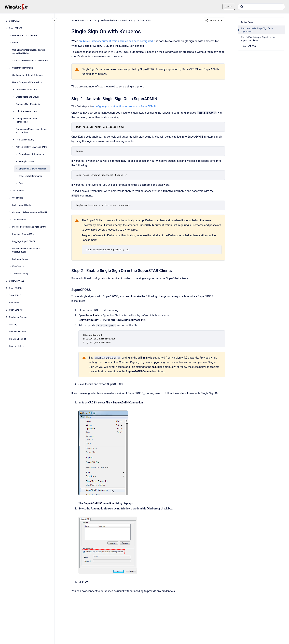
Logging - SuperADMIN (23, 234)
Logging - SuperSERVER (23, 241)
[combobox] (261, 7)
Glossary (13, 324)
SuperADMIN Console (22, 67)
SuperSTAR (14, 21)
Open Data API (16, 310)
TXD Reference (19, 219)
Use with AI (214, 20)
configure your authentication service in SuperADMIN (124, 106)
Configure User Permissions (29, 104)
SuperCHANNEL (16, 281)
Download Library (17, 331)
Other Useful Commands (30, 176)
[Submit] (241, 6)
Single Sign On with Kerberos (32, 168)
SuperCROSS (15, 288)
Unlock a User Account (26, 111)
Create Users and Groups (27, 96)
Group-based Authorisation (31, 154)
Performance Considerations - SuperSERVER (26, 250)
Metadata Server (20, 259)
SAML (22, 183)
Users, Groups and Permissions (27, 82)
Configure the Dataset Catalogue (27, 75)
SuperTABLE (15, 295)
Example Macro (26, 161)
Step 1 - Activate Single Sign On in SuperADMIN (257, 30)
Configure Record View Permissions (26, 120)
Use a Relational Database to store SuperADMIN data (28, 52)
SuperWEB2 (14, 302)
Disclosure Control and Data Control (29, 226)
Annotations (18, 190)
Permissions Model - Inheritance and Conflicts (31, 131)
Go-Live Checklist (17, 339)
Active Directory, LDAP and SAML (31, 147)
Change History (16, 346)
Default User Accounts (26, 89)
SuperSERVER (15, 28)
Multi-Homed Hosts (21, 205)
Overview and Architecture (24, 35)
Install (15, 42)
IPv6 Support (18, 266)
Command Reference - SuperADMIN (29, 212)
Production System (18, 317)
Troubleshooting (20, 273)
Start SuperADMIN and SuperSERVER (30, 60)
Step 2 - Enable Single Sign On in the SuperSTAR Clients (258, 39)
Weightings (17, 197)
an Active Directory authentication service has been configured (116, 41)
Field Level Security (25, 139)
